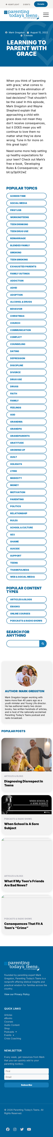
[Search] (42, 643)
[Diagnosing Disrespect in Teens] (26, 754)
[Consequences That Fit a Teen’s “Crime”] (26, 904)
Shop (7, 1028)
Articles (8, 1015)
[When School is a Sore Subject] (26, 804)
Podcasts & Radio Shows (18, 819)
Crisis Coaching (12, 1038)
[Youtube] (29, 1129)
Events (7, 1035)
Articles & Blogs (13, 776)
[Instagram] (14, 1129)
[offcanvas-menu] (46, 15)
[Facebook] (7, 1129)
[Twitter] (21, 1129)
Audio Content (12, 1025)
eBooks (8, 1018)
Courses (8, 1021)
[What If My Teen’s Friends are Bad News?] (26, 854)
